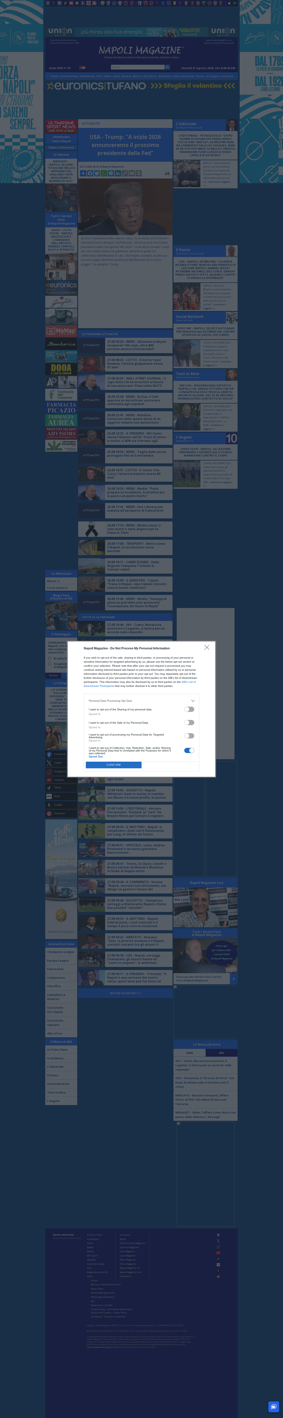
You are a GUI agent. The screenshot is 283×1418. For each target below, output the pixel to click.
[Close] (208, 648)
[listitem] (141, 701)
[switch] (189, 709)
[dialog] (141, 709)
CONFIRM (114, 764)
